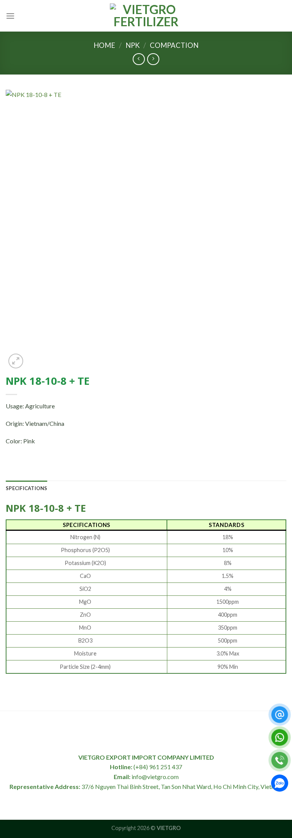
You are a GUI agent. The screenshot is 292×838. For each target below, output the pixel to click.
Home (104, 45)
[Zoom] (15, 361)
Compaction (174, 45)
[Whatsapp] (279, 737)
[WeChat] (279, 785)
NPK (132, 45)
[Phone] (279, 760)
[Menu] (10, 15)
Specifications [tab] (27, 488)
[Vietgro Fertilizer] (146, 16)
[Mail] (279, 714)
